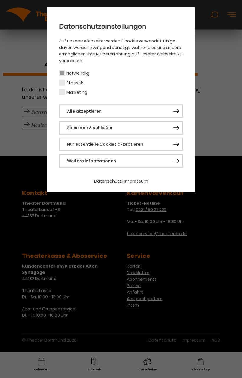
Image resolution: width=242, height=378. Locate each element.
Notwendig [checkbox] (77, 73)
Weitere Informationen (91, 161)
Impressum (136, 181)
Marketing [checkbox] (76, 92)
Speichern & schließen (90, 128)
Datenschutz (108, 181)
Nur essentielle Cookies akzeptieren (105, 144)
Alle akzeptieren (84, 111)
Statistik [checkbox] (74, 83)
